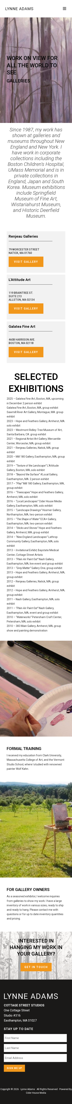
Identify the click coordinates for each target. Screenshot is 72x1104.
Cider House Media (36, 1093)
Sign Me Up (14, 1068)
